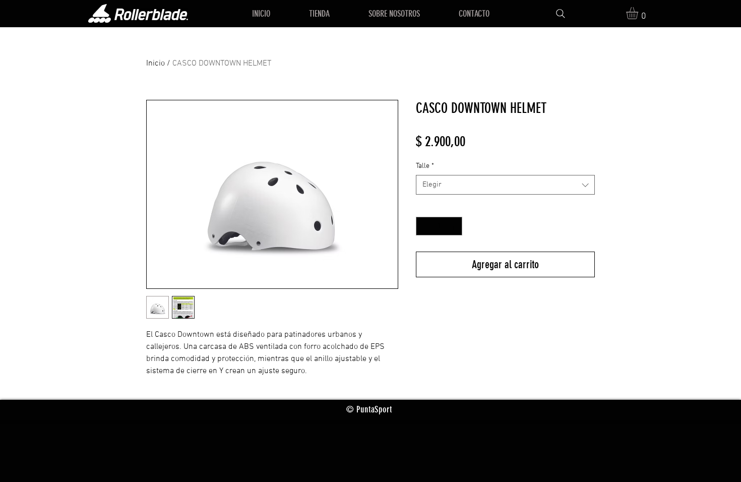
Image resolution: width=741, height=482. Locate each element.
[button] (639, 13)
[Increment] (454, 226)
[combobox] (505, 185)
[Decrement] (423, 226)
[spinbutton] (439, 226)
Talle (425, 166)
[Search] (560, 13)
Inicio (155, 63)
